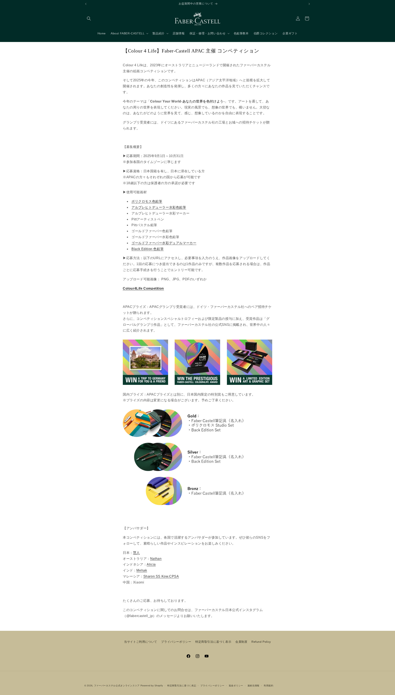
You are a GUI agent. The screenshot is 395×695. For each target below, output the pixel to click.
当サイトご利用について (140, 641)
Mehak (141, 570)
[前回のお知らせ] (85, 4)
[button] (88, 18)
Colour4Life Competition (143, 288)
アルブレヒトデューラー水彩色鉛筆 (158, 207)
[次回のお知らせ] (309, 4)
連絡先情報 (253, 685)
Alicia (151, 564)
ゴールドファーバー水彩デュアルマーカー (163, 243)
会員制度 (241, 641)
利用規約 (268, 685)
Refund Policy (261, 641)
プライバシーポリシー (176, 641)
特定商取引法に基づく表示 (213, 641)
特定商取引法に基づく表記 (181, 685)
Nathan (156, 558)
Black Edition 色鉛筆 (147, 249)
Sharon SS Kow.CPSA (161, 576)
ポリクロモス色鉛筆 (146, 201)
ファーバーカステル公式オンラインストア (117, 685)
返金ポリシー (236, 685)
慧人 (136, 552)
